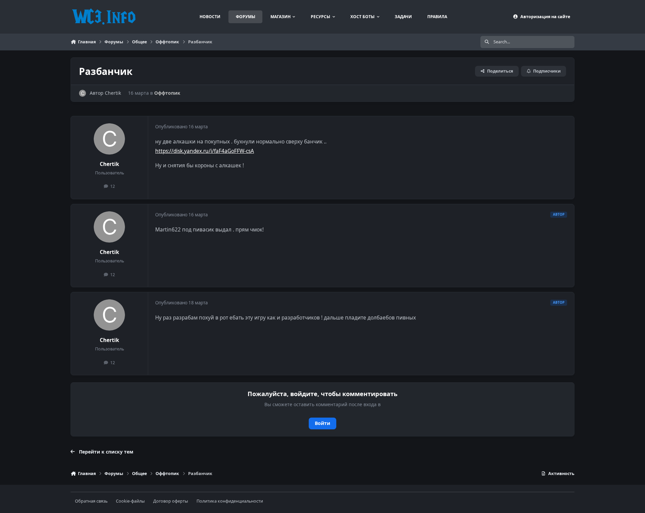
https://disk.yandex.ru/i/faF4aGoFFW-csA (204, 151)
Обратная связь (91, 501)
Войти (322, 423)
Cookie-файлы (130, 501)
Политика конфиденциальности (230, 501)
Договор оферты (170, 501)
